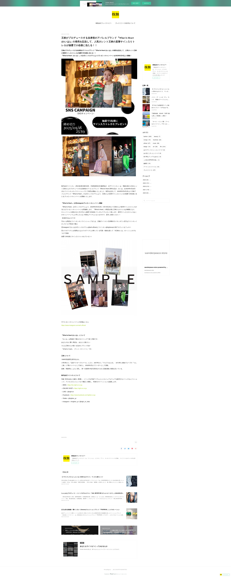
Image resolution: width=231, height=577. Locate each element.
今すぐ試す (136, 3)
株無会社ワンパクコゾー (104, 23)
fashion (148, 136)
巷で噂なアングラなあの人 (152, 156)
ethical (147, 143)
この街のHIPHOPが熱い (152, 160)
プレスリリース (149, 170)
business (157, 140)
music (156, 143)
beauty (157, 136)
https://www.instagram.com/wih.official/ (73, 325)
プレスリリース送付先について (125, 23)
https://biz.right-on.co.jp (75, 385)
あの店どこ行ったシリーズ (152, 153)
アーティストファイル (151, 167)
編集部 (147, 163)
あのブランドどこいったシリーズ (154, 150)
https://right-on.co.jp (80, 388)
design (147, 146)
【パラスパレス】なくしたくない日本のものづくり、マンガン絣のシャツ (82, 477)
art (155, 146)
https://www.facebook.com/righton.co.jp (83, 395)
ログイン (146, 3)
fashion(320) (64, 437)
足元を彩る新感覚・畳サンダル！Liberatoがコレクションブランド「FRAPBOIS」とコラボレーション (90, 509)
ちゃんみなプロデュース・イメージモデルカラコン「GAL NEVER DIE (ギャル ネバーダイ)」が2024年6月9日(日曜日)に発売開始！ (98, 493)
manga (147, 140)
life (162, 146)
